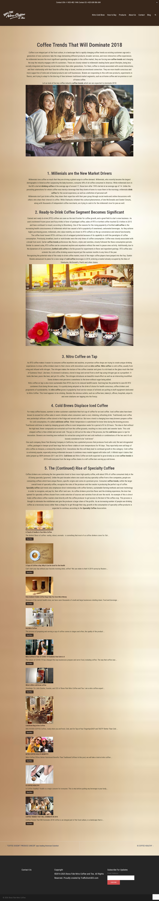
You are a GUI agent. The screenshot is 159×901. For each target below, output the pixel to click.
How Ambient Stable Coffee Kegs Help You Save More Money (46, 597)
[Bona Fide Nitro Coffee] (14, 15)
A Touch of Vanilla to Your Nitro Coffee (39, 532)
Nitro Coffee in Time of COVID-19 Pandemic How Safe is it (45, 657)
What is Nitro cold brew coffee (36, 685)
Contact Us (26, 870)
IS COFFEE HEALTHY (32, 785)
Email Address (112, 873)
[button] (155, 15)
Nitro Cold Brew (98, 15)
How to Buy (111, 15)
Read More (29, 539)
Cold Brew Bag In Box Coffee (35, 726)
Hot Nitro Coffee (31, 628)
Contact (141, 15)
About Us (132, 15)
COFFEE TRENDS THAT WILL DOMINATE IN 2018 (42, 817)
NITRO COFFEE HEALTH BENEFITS (37, 754)
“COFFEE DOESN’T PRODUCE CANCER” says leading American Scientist (33, 846)
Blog (149, 15)
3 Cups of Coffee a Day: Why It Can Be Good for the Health (45, 565)
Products (122, 15)
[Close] (157, 2)
